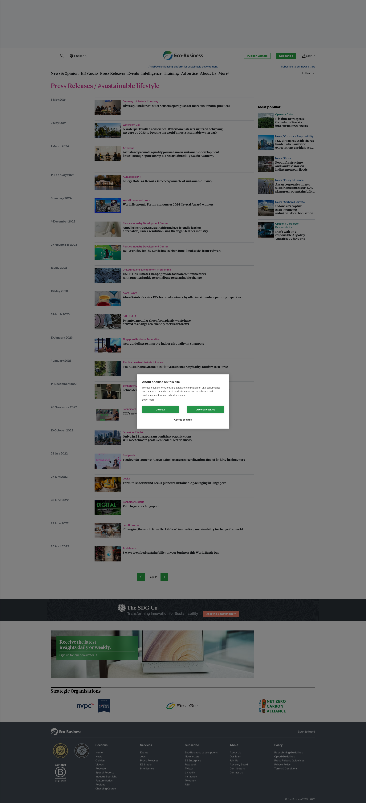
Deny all (160, 409)
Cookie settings (183, 419)
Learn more (148, 399)
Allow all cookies (205, 409)
